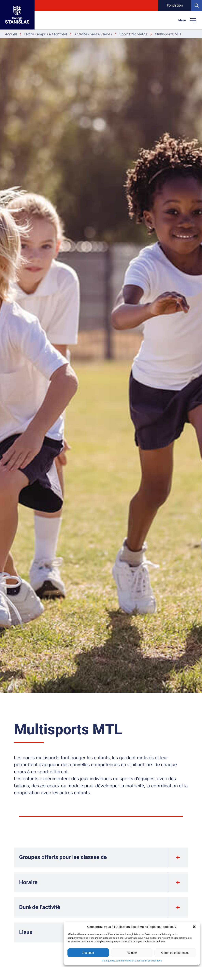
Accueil (11, 34)
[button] (194, 927)
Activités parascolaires (93, 34)
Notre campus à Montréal (45, 34)
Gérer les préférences (175, 952)
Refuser (132, 952)
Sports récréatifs (133, 34)
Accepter (88, 952)
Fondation (175, 5)
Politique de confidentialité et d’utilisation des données (132, 960)
